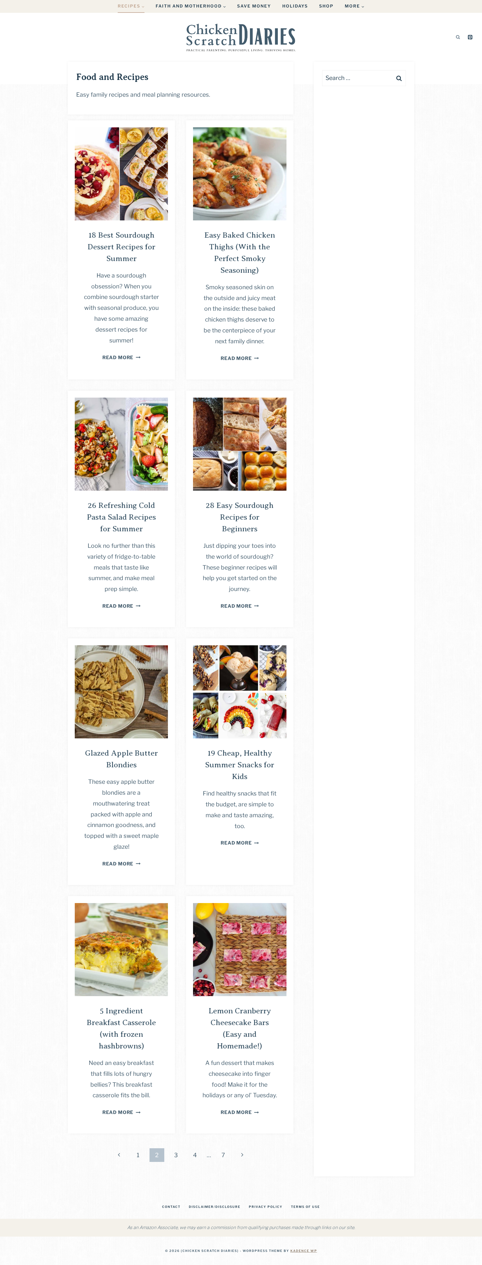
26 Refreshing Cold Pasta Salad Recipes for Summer (121, 517)
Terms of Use (305, 1207)
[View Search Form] (458, 37)
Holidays (295, 6)
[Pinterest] (470, 37)
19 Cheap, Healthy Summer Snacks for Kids (239, 765)
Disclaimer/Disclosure (214, 1207)
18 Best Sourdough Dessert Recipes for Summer (121, 247)
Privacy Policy (266, 1207)
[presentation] (121, 173)
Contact (171, 1207)
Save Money (254, 6)
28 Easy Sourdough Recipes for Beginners (240, 517)
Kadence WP (303, 1251)
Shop (326, 6)
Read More (121, 357)
